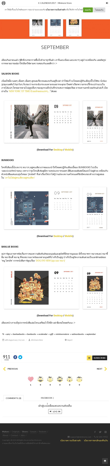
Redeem (42, 431)
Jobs (23, 435)
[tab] (13, 398)
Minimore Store (65, 3)
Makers (9, 3)
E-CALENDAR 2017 (47, 3)
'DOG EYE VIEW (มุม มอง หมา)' (50, 260)
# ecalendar (42, 334)
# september (90, 334)
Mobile (69, 149)
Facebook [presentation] (47, 399)
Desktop (58, 149)
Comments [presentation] (13, 398)
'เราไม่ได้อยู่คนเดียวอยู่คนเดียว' (20, 177)
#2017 (7, 334)
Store (20, 3)
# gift (51, 334)
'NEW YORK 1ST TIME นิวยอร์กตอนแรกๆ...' (29, 91)
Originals (16, 431)
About (5, 435)
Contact (14, 435)
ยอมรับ (88, 10)
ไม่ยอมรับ (99, 10)
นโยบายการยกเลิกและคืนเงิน (96, 440)
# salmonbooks (77, 334)
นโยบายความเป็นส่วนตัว (56, 9)
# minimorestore (61, 334)
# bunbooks (30, 334)
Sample (33, 431)
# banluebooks (17, 334)
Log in (56, 411)
